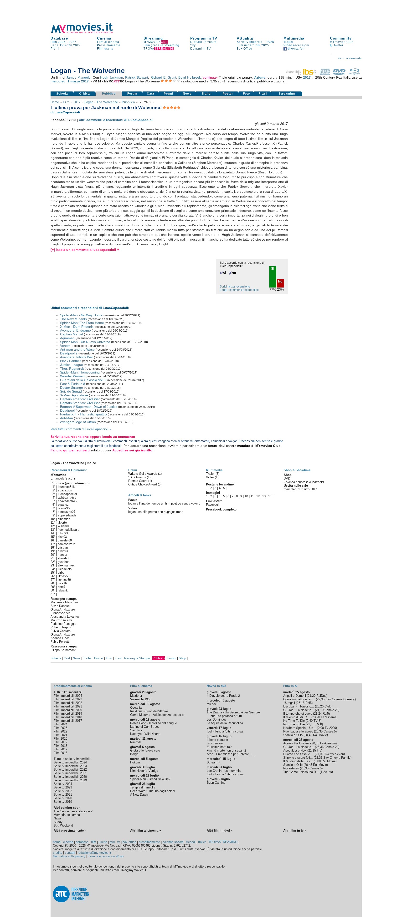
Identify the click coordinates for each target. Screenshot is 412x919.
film (66, 102)
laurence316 (66, 487)
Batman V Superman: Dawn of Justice (88, 407)
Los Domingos (217, 719)
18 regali (289, 703)
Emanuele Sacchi (63, 478)
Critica (84, 93)
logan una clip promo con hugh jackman (155, 512)
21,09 (319, 754)
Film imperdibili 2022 (68, 703)
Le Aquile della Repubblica (225, 723)
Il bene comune (217, 740)
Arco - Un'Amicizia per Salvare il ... (231, 754)
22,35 (320, 699)
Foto (246, 93)
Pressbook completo (221, 509)
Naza (57, 818)
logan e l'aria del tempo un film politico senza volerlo (164, 503)
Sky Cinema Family (336, 757)
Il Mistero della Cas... (298, 761)
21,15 (312, 750)
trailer (202, 842)
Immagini (213, 493)
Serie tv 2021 (63, 794)
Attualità (245, 38)
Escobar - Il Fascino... (298, 706)
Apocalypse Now (294, 750)
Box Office (244, 48)
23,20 (320, 706)
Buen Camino (216, 782)
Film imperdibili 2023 (68, 699)
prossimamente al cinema (73, 686)
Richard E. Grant (163, 77)
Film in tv (290, 686)
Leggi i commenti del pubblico (239, 290)
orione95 (64, 508)
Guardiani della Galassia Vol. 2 (83, 380)
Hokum (135, 762)
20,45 (308, 735)
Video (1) (212, 477)
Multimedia (293, 38)
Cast (150, 93)
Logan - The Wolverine (101, 102)
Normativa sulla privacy (69, 856)
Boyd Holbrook (189, 77)
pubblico (128, 102)
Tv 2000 (330, 728)
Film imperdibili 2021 (68, 706)
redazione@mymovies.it (94, 852)
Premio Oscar (138, 481)
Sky (193, 45)
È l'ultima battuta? (219, 747)
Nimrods (136, 742)
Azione (259, 77)
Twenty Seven (334, 754)
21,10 (320, 710)
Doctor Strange (71, 387)
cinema (68, 842)
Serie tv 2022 (63, 791)
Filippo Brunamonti (63, 650)
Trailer (288, 42)
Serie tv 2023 (63, 787)
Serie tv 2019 (63, 801)
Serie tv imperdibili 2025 (255, 42)
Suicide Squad (71, 391)
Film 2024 (60, 724)
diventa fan (295, 48)
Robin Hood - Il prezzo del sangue (153, 723)
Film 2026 (58, 42)
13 (264, 496)
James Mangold (78, 77)
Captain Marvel (71, 334)
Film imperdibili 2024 (68, 695)
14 (270, 496)
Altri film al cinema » (145, 830)
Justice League (71, 365)
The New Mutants (73, 319)
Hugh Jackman (111, 77)
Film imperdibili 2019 (68, 713)
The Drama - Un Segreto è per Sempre (233, 712)
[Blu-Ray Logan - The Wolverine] (354, 74)
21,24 (318, 713)
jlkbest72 (64, 576)
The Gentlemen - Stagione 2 (73, 811)
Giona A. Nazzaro (63, 609)
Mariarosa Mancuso (64, 602)
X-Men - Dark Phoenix (76, 326)
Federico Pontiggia (63, 624)
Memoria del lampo (67, 815)
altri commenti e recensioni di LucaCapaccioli (116, 120)
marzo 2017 (79, 81)
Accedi (191, 842)
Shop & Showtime (297, 470)
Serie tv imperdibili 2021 (70, 773)
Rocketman (291, 768)
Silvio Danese (60, 606)
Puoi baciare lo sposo (298, 731)
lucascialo (65, 569)
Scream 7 (213, 762)
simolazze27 (66, 512)
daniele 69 (65, 540)
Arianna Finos (60, 638)
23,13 (300, 703)
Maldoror (136, 695)
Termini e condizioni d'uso (106, 856)
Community (340, 38)
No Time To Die (294, 720)
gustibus (63, 562)
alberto (62, 522)
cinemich (64, 519)
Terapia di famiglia (142, 787)
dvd (112, 842)
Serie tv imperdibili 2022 (70, 769)
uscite (103, 842)
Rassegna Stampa (137, 658)
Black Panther (70, 361)
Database (59, 38)
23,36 (320, 747)
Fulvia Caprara (61, 631)
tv (118, 842)
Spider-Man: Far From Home (82, 323)
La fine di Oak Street (144, 726)
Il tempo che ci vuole (297, 713)
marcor (62, 554)
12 (258, 496)
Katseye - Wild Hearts (145, 734)
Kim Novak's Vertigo (144, 771)
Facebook (213, 504)
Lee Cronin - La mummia (224, 771)
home (57, 842)
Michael (212, 704)
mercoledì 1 (60, 81)
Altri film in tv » (294, 830)
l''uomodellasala (68, 529)
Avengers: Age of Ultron (78, 422)
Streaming (153, 38)
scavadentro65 (68, 501)
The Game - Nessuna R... (301, 772)
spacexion (65, 490)
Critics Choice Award (143, 484)
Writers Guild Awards (143, 473)
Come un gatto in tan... (299, 699)
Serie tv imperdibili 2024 (70, 762)
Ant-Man (66, 418)
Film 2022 (60, 731)
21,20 (311, 695)
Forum (132, 93)
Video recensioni (296, 45)
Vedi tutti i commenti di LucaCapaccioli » (81, 429)
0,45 (316, 743)
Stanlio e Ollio (293, 735)
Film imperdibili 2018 (68, 717)
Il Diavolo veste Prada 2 (223, 695)
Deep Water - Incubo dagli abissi (152, 791)
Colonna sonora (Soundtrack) (304, 482)
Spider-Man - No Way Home (81, 315)
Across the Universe (297, 743)
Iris (319, 750)
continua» (210, 77)
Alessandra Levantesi (65, 616)
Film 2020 (60, 738)
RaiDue (321, 695)
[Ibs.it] (301, 74)
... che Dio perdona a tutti (224, 716)
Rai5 (308, 703)
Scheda (62, 93)
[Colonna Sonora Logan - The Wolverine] (325, 74)
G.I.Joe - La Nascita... (298, 710)
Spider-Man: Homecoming (80, 372)
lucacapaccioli (67, 494)
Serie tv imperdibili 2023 (70, 766)
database (82, 842)
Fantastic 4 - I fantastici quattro (83, 414)
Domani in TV (200, 48)
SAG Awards (137, 477)
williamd (63, 526)
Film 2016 (60, 753)
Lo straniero (215, 743)
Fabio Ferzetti (60, 641)
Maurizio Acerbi (61, 620)
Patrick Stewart (136, 77)
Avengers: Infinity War (76, 357)
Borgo (134, 754)
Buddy (58, 822)
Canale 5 (330, 731)
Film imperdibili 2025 (253, 45)
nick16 (62, 583)
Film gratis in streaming (161, 45)
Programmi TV (203, 38)
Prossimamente (108, 45)
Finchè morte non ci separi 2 (226, 750)
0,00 (321, 728)
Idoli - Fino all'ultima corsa (225, 731)
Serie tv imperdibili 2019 (70, 780)
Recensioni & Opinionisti (69, 470)
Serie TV (57, 45)
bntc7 (61, 587)
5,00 (318, 761)
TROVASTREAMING (222, 842)
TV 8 (317, 720)
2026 (68, 45)
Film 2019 (60, 742)
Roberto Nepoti (61, 627)
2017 (307, 77)
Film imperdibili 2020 (68, 710)
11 (252, 496)
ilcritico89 (64, 579)
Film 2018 (60, 745)
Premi (55, 48)
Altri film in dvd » (219, 830)
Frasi (263, 93)
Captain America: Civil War (80, 399)
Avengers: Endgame (75, 330)
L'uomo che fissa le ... (298, 754)
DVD (287, 478)
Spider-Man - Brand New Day (150, 779)
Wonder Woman (72, 376)
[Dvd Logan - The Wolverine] (339, 74)
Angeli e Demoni (294, 695)
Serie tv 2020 (63, 798)
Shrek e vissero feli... (298, 757)
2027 (72, 42)
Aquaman (67, 338)
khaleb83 (64, 558)
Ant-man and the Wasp (77, 349)
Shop (182, 658)
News (187, 93)
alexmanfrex (66, 565)
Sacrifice (136, 730)
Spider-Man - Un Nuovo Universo (85, 342)
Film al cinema (108, 42)
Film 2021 (60, 735)
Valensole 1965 (140, 699)
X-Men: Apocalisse (74, 395)
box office (129, 842)
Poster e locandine (220, 484)
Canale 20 (331, 710)
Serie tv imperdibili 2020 (70, 776)
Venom (65, 346)
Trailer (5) (212, 473)
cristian (63, 547)
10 (246, 496)
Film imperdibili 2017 (68, 720)
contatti (70, 852)
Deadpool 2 (68, 353)
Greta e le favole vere (145, 750)
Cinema (104, 38)
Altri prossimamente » (70, 830)
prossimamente (149, 842)
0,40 (310, 720)
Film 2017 (60, 749)
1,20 (324, 772)
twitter (338, 45)
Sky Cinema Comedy (340, 699)
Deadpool (67, 410)
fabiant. (63, 590)
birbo (61, 572)
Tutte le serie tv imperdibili (72, 759)
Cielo (327, 706)
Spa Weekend (63, 825)
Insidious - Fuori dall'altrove (149, 711)
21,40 (310, 724)
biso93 (62, 537)
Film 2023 (60, 728)
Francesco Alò (60, 613)
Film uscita (105, 48)
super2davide (67, 515)
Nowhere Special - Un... (299, 728)
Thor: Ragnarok (72, 368)
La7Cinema (328, 717)
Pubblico (109, 93)
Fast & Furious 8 (72, 384)
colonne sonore (173, 842)
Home (55, 102)
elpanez (63, 504)
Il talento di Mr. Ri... (296, 717)
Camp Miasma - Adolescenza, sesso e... (158, 715)
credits (57, 852)
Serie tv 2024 (63, 784)
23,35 (319, 731)
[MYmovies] (86, 32)
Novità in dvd (216, 686)
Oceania (136, 707)
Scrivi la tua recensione (235, 286)
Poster (228, 93)
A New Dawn (139, 794)
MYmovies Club (342, 42)
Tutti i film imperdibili (68, 692)
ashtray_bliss (67, 497)
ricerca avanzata (350, 58)
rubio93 (63, 533)
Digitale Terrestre (203, 42)
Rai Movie (320, 735)
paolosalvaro (66, 544)
